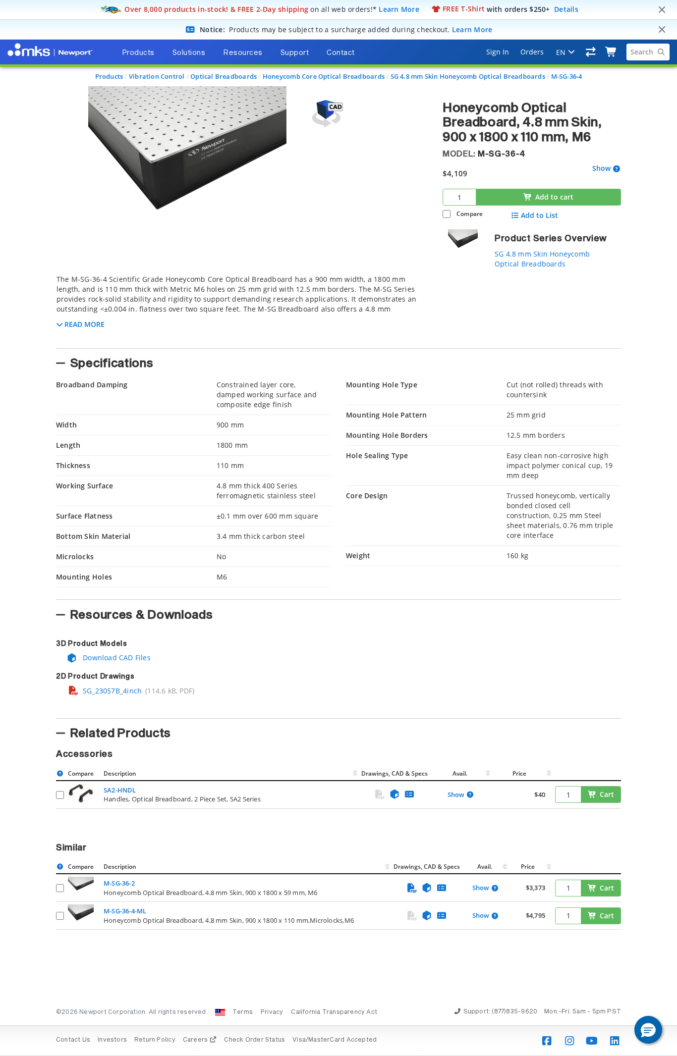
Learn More (399, 8)
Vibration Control (157, 76)
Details (566, 8)
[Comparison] (591, 52)
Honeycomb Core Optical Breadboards (324, 76)
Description (120, 773)
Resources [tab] (243, 53)
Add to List (539, 215)
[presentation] (338, 528)
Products (109, 76)
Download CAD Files (116, 657)
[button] (648, 1030)
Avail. (460, 773)
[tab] (241, 308)
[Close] (661, 9)
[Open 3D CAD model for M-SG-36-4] (326, 114)
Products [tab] (138, 53)
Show (601, 168)
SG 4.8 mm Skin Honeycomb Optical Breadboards (468, 76)
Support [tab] (295, 53)
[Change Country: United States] (220, 1012)
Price (519, 773)
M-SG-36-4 (566, 76)
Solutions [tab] (189, 53)
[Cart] (611, 52)
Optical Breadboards (223, 76)
